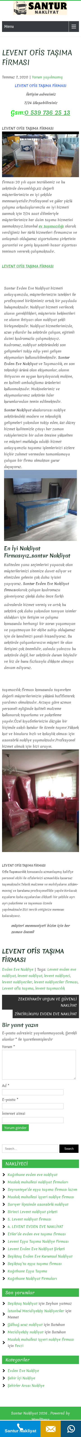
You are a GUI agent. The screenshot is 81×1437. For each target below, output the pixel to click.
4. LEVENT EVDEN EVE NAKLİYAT (35, 1226)
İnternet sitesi (13, 1113)
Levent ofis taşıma (18, 988)
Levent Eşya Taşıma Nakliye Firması (38, 1241)
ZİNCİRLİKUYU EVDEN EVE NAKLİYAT (46, 1013)
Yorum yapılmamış (47, 77)
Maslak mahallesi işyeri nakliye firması (41, 1196)
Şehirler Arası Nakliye (26, 1385)
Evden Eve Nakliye (17, 969)
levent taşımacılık (50, 988)
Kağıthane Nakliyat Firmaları (32, 1278)
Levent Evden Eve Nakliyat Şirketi (36, 1248)
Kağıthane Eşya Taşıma (27, 1271)
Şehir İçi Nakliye (21, 1378)
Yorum (8, 1046)
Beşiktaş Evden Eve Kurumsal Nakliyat (40, 1256)
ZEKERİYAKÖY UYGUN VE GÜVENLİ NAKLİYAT (47, 1002)
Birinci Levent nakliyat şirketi (32, 1211)
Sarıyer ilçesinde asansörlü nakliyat (38, 1204)
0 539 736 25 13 (47, 112)
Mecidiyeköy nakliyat (25, 1332)
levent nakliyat (30, 975)
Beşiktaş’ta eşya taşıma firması (35, 1263)
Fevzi (19, 1345)
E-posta (10, 1099)
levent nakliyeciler (17, 982)
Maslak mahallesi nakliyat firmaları (38, 1182)
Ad (5, 1085)
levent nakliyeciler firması (56, 982)
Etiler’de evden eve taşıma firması (37, 1234)
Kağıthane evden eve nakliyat (32, 1174)
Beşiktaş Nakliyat (22, 1303)
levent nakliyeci (57, 975)
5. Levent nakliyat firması (29, 1219)
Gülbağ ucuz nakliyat (25, 1324)
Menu (9, 26)
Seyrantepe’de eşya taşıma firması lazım (42, 1189)
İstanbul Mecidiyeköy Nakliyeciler (36, 1310)
